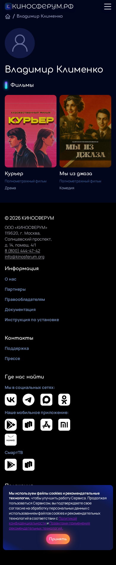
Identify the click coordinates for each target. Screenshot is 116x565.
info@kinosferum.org (24, 256)
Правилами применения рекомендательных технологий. (49, 526)
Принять (58, 539)
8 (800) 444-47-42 (22, 250)
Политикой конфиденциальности (43, 521)
